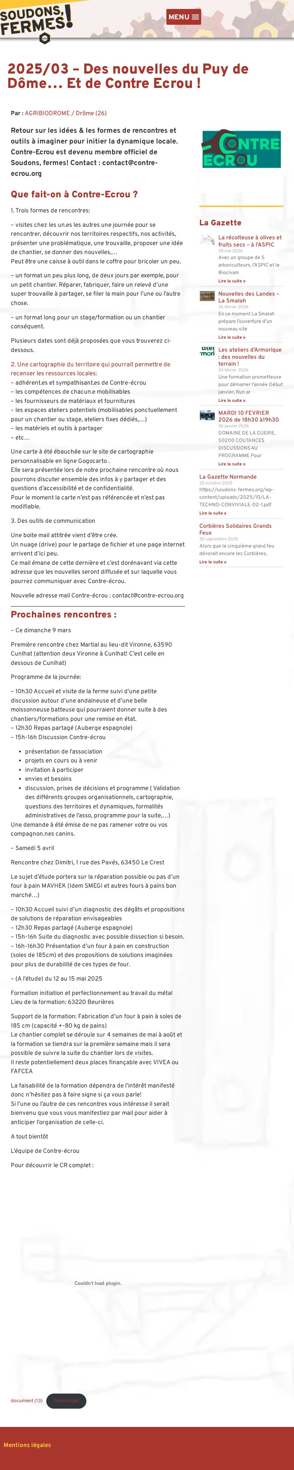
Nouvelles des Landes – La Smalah (248, 298)
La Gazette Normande (228, 477)
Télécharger (66, 1401)
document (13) (27, 1401)
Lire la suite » (232, 281)
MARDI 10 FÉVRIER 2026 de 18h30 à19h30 (248, 417)
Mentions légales (28, 1446)
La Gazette (220, 223)
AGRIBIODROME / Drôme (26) (66, 114)
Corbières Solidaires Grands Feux (235, 530)
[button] (183, 17)
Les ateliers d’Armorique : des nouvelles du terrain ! (250, 357)
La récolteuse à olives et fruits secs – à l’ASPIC (250, 241)
